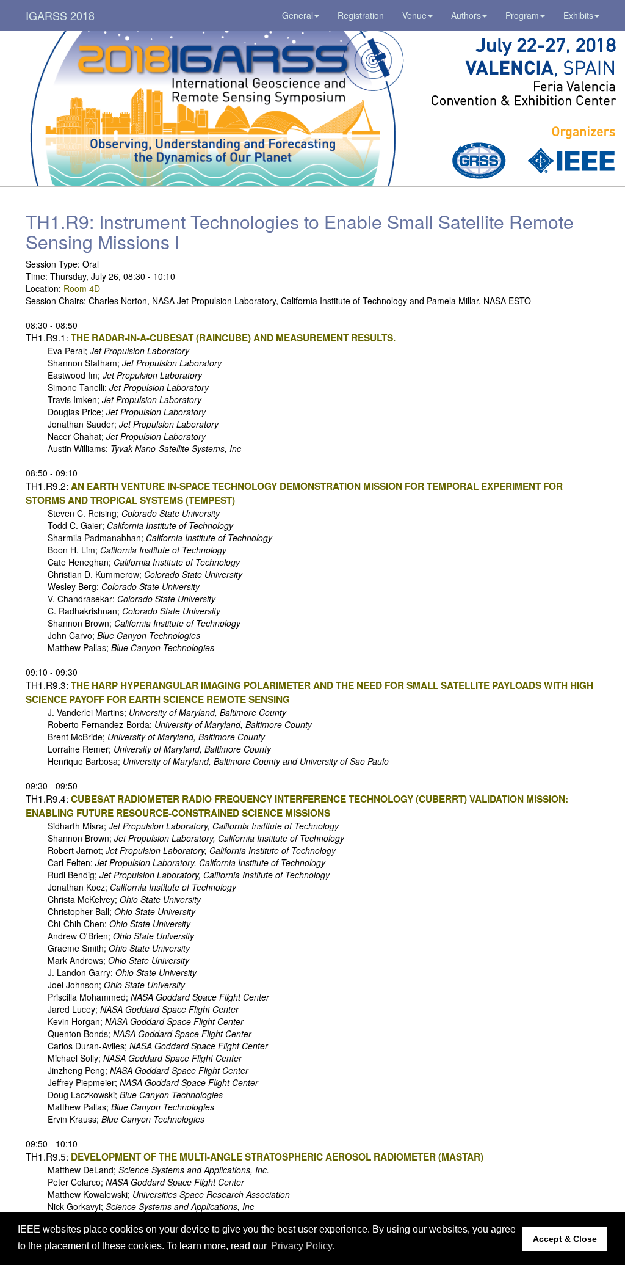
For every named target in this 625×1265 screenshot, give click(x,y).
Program (522, 15)
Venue (414, 15)
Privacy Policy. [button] (302, 1246)
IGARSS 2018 (60, 15)
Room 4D (81, 288)
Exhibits (578, 15)
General (297, 15)
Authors (466, 15)
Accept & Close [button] (565, 1239)
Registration (361, 15)
